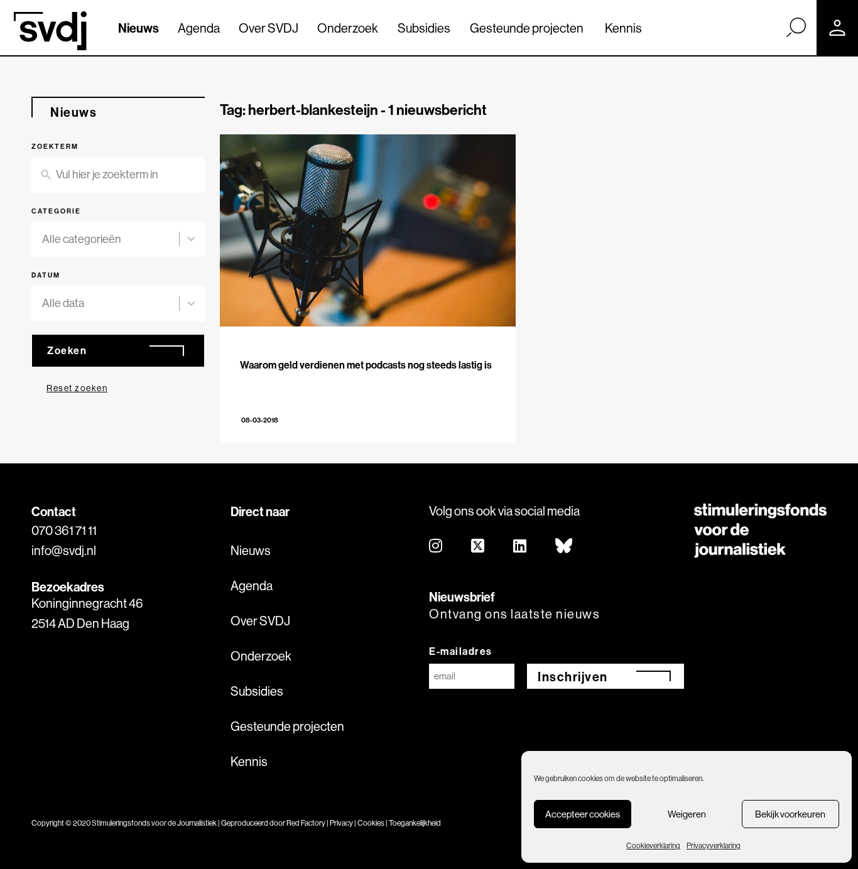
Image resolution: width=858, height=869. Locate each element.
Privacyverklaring (714, 845)
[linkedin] (520, 546)
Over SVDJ (268, 28)
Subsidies (424, 28)
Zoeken (67, 350)
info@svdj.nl (63, 550)
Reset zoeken (76, 388)
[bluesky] (564, 546)
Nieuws (138, 28)
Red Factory (305, 823)
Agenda (199, 28)
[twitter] (478, 546)
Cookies (370, 823)
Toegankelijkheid (415, 823)
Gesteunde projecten (527, 28)
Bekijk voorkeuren (790, 814)
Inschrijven (573, 676)
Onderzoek (347, 28)
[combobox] (118, 239)
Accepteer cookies (582, 814)
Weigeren (687, 814)
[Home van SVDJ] (50, 30)
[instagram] (436, 546)
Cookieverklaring (653, 845)
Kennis (623, 28)
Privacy (341, 823)
